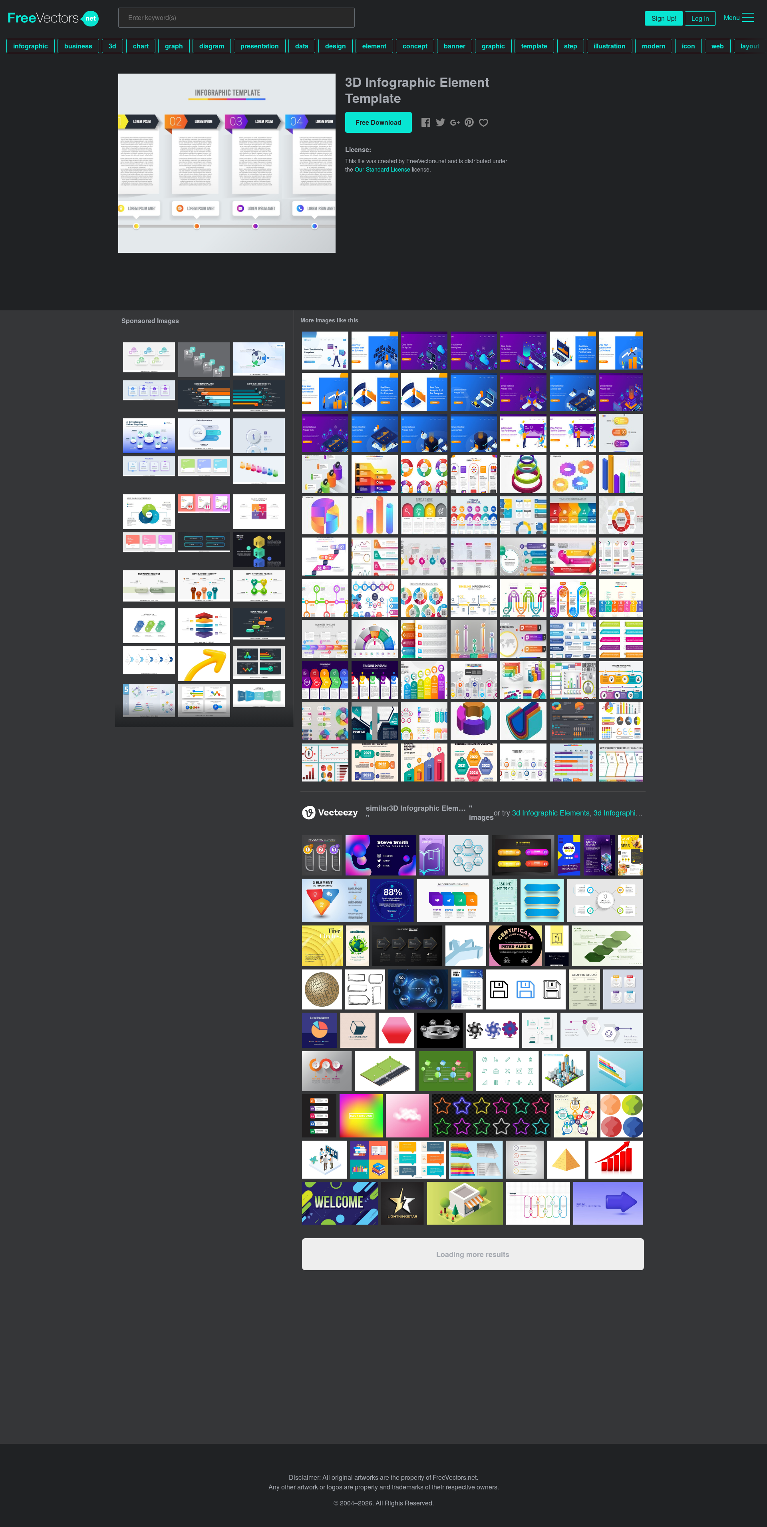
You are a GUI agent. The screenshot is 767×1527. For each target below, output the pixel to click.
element (374, 45)
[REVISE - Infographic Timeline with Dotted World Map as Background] (474, 557)
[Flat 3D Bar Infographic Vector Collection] (621, 474)
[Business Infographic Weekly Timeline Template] (325, 639)
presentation (259, 45)
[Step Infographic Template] (325, 557)
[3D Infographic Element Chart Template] (325, 474)
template (534, 45)
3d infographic (616, 812)
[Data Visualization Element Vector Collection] (621, 721)
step (570, 45)
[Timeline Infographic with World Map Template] (474, 680)
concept (415, 45)
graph (174, 45)
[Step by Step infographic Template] (424, 515)
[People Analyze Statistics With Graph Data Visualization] (523, 392)
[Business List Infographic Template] (424, 639)
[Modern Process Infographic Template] (424, 680)
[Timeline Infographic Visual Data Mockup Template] (424, 557)
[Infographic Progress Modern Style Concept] (474, 639)
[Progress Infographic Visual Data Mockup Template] (621, 515)
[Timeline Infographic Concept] (523, 762)
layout (750, 45)
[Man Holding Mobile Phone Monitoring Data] (325, 351)
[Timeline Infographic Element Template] (573, 515)
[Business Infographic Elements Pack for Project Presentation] (424, 721)
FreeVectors (53, 18)
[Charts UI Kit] (325, 762)
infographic (30, 45)
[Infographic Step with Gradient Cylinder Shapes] (573, 557)
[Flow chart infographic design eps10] (149, 663)
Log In (700, 18)
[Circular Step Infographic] (424, 474)
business (78, 45)
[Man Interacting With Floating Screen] (375, 351)
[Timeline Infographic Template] (474, 474)
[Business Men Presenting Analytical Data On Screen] (523, 433)
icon (688, 45)
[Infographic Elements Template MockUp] (621, 557)
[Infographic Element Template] (621, 433)
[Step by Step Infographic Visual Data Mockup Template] (375, 557)
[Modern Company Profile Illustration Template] (375, 721)
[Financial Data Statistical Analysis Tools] (474, 392)
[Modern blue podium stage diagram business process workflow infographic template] (149, 435)
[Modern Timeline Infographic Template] (573, 598)
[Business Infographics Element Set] (523, 515)
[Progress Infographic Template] (523, 598)
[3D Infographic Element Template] (375, 474)
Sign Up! (664, 18)
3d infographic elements (551, 812)
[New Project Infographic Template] (621, 762)
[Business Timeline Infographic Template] (621, 680)
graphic (493, 45)
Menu (732, 17)
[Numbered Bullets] (621, 639)
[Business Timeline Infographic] (375, 762)
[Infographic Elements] (573, 680)
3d (112, 45)
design (335, 45)
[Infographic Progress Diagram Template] (325, 680)
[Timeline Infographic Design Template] (325, 598)
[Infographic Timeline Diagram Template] (375, 680)
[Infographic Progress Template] (573, 762)
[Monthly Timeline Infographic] (474, 515)
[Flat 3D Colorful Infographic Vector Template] (523, 721)
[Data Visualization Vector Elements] (573, 721)
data (301, 45)
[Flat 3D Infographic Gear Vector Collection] (573, 474)
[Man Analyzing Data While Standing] (375, 392)
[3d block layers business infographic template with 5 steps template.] (204, 625)
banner (454, 45)
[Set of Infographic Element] (375, 598)
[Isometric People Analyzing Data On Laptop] (573, 351)
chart (141, 45)
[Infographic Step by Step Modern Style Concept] (523, 557)
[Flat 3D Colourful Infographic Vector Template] (523, 474)
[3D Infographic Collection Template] (523, 680)
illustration (610, 45)
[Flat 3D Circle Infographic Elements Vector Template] (474, 721)
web (717, 45)
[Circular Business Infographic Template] (424, 598)
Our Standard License (382, 169)
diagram (211, 45)
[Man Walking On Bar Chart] (621, 351)
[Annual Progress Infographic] (424, 762)
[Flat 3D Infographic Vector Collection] (325, 515)
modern (654, 45)
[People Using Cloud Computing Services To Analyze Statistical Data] (424, 351)
